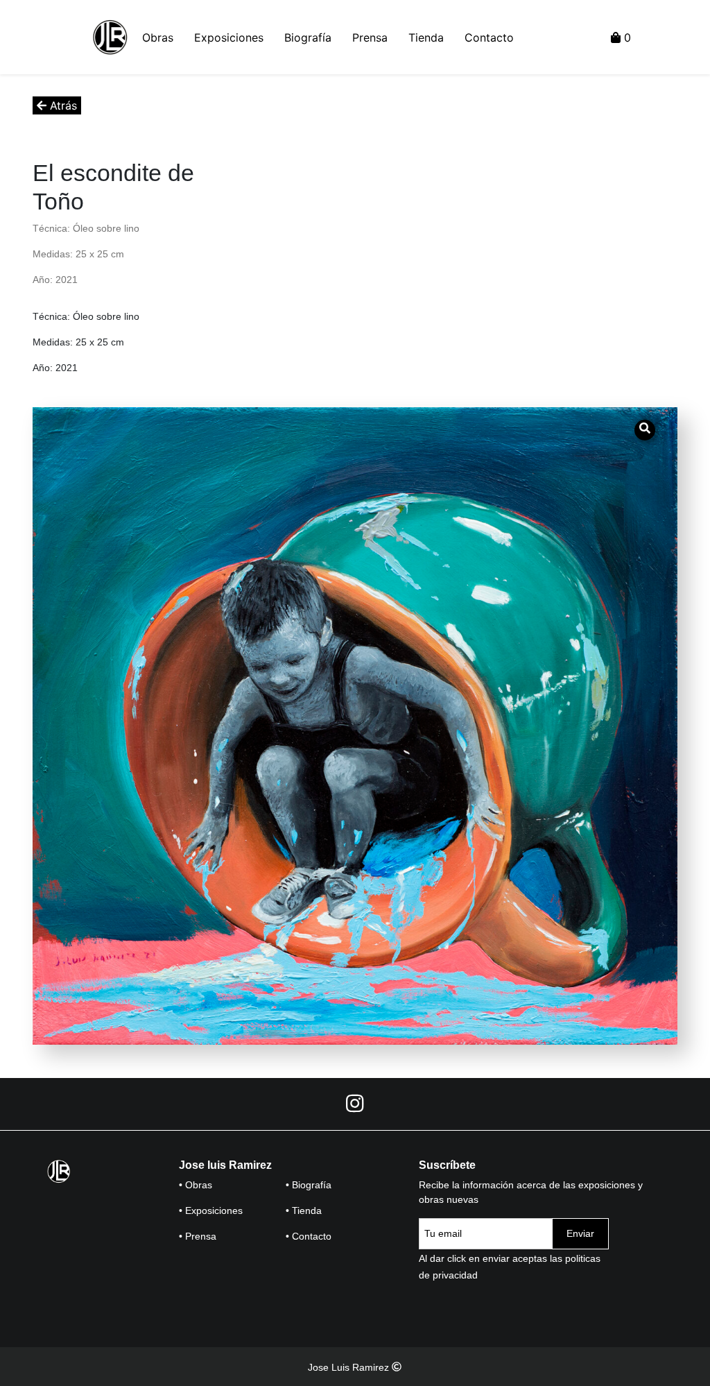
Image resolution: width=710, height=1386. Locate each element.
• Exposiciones (211, 1210)
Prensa (370, 37)
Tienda (426, 37)
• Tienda (304, 1210)
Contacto (489, 37)
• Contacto (308, 1236)
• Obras (195, 1184)
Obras (157, 37)
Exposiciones (228, 37)
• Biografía (308, 1184)
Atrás (61, 105)
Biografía (307, 37)
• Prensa (197, 1236)
